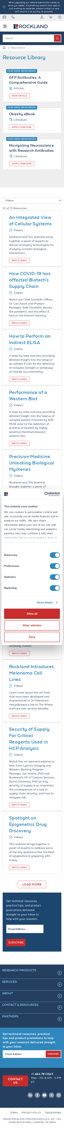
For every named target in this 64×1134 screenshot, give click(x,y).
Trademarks (53, 1112)
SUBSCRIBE (16, 942)
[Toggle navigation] (5, 26)
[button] (59, 17)
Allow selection (32, 625)
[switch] (55, 566)
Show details (45, 602)
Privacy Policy (31, 1112)
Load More (32, 884)
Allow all (32, 613)
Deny (32, 636)
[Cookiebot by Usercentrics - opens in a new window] (45, 494)
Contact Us (15, 1080)
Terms (14, 1112)
